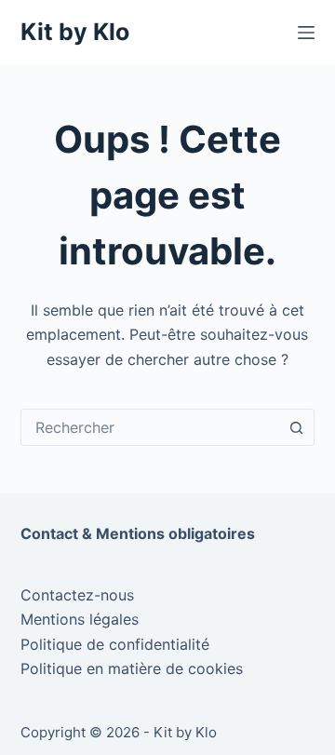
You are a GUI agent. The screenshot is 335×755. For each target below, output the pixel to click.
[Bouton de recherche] (296, 427)
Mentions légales (79, 619)
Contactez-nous (77, 595)
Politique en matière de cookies (131, 668)
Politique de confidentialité (114, 644)
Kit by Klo (74, 32)
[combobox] (150, 427)
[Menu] (306, 32)
